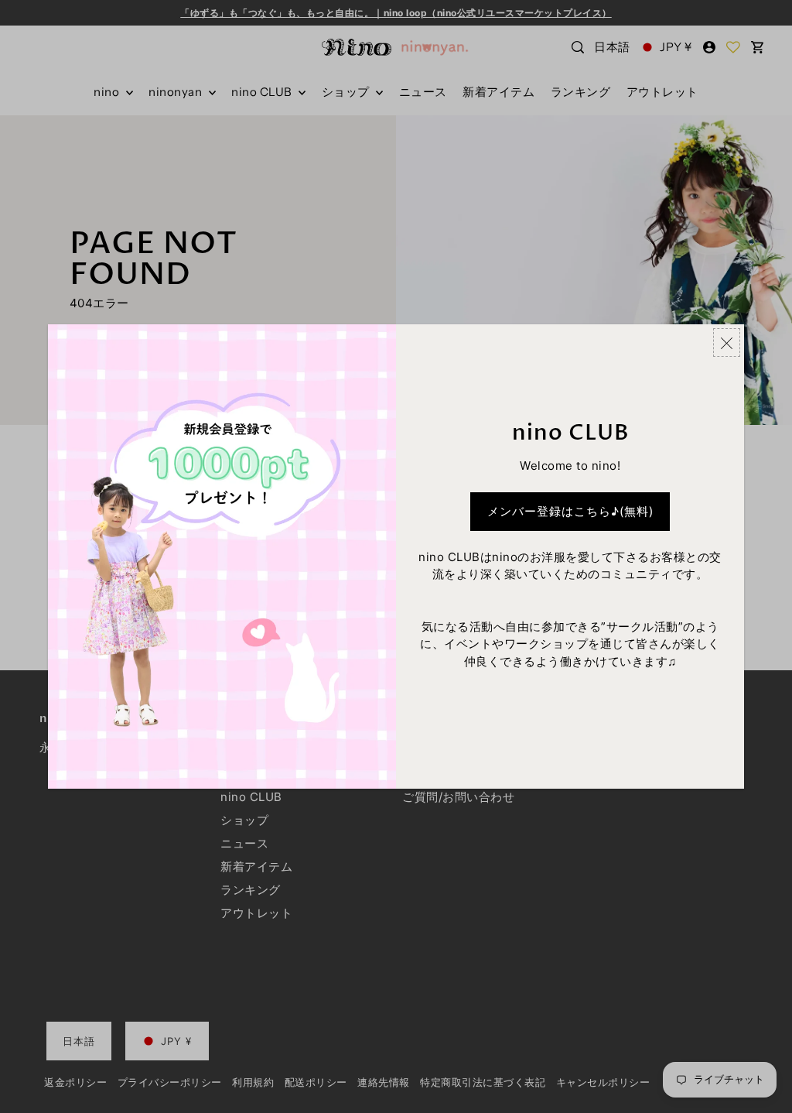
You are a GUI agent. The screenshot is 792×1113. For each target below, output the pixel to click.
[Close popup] (726, 342)
